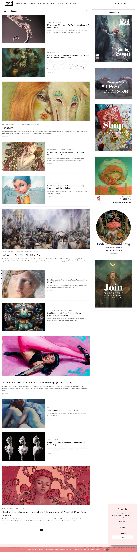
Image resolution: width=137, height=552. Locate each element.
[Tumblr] (128, 3)
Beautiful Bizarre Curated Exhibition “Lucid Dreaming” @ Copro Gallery (37, 382)
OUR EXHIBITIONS (62, 3)
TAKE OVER (50, 52)
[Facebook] (113, 3)
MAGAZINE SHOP (21, 3)
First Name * (122, 527)
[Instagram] (115, 3)
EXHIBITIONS (25, 124)
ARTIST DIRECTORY (43, 3)
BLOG (53, 3)
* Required (123, 533)
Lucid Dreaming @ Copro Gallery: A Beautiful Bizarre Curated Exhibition (65, 314)
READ (63, 22)
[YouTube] (118, 3)
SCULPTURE (36, 124)
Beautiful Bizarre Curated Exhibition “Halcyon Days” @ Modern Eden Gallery (65, 153)
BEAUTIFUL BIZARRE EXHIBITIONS (13, 124)
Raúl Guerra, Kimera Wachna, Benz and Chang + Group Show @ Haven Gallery (66, 187)
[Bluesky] (125, 3)
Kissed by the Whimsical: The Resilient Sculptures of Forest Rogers (68, 26)
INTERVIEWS (57, 439)
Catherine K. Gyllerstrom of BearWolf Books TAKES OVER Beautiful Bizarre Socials (68, 56)
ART (54, 52)
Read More (49, 36)
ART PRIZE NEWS (57, 22)
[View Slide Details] (113, 83)
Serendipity (7, 127)
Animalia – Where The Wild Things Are (21, 255)
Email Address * (123, 521)
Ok (107, 549)
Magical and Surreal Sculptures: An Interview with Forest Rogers (66, 443)
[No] (135, 549)
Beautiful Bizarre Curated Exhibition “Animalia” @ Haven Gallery (67, 281)
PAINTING (30, 124)
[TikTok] (121, 3)
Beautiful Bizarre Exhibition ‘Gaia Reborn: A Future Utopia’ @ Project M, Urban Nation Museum (44, 513)
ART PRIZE (32, 3)
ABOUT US (73, 3)
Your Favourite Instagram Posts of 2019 (62, 410)
